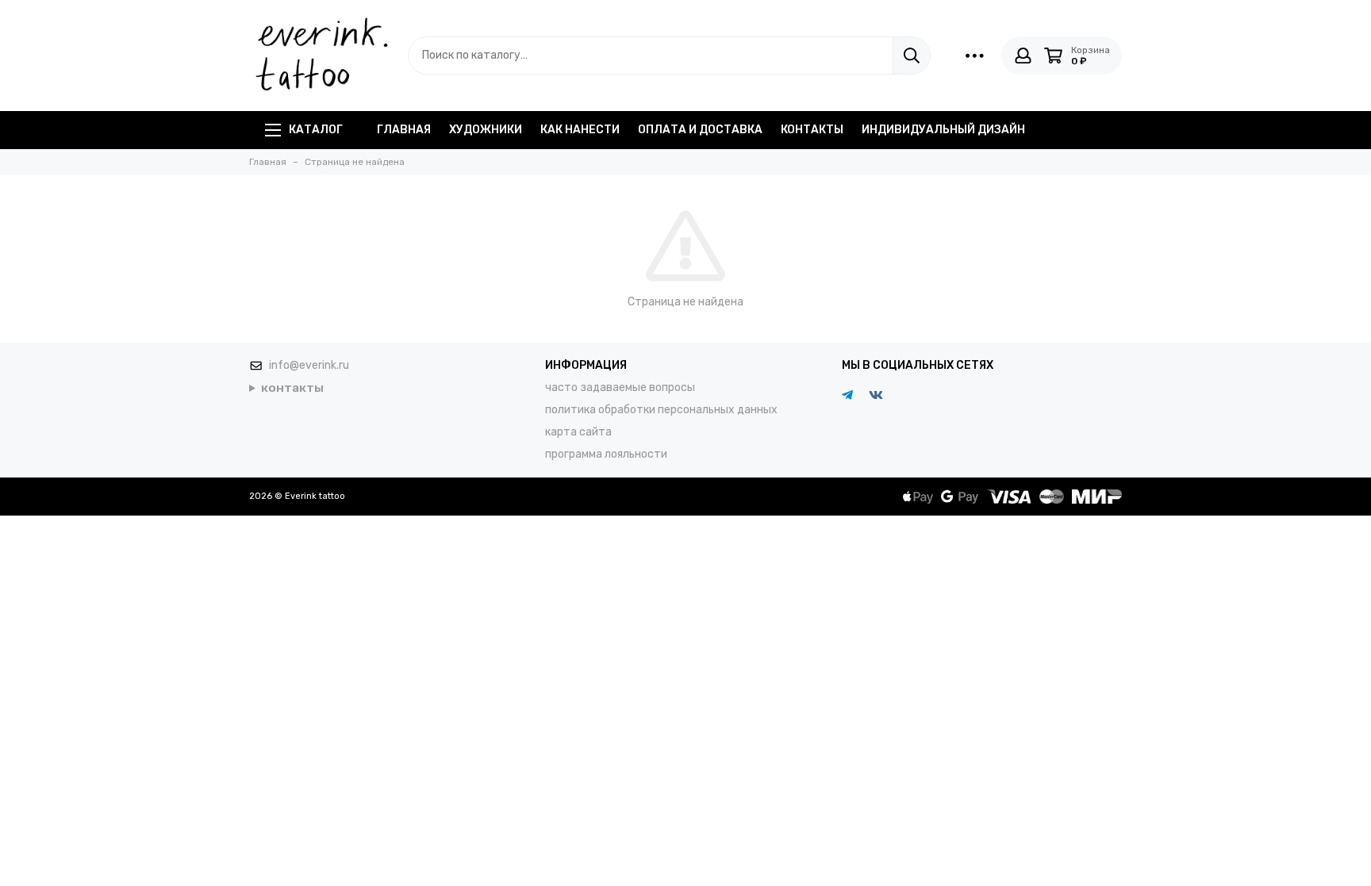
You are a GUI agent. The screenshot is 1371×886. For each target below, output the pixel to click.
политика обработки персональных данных (661, 409)
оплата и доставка (700, 129)
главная (404, 129)
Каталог (316, 129)
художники (485, 129)
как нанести (580, 129)
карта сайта (578, 432)
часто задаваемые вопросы (620, 387)
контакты (812, 129)
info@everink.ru (309, 365)
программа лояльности (606, 454)
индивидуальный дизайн (943, 129)
